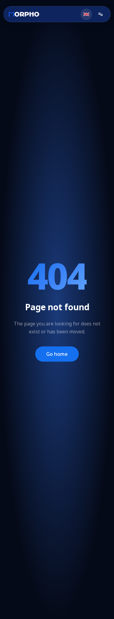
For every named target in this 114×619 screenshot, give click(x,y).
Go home (57, 354)
